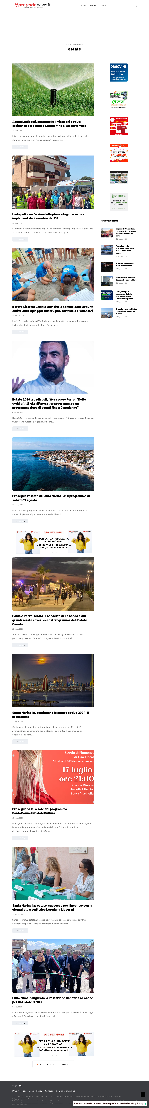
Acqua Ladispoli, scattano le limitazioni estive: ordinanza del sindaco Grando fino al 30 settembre (49, 124)
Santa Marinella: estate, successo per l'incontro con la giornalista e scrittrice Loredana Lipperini (52, 907)
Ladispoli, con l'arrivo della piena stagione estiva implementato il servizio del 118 (48, 216)
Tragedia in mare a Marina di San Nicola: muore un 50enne (126, 311)
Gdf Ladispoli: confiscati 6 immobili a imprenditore (126, 278)
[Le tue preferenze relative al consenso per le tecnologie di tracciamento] (145, 1104)
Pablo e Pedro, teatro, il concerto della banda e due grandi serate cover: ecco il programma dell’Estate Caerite (49, 620)
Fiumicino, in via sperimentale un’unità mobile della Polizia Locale (125, 249)
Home (83, 5)
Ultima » (65, 1064)
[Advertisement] (74, 27)
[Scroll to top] (143, 1094)
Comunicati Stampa (65, 1090)
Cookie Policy (35, 1090)
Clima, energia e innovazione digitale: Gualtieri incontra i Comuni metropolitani (124, 295)
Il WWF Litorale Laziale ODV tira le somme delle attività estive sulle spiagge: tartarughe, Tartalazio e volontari (52, 309)
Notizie (93, 5)
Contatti (49, 1090)
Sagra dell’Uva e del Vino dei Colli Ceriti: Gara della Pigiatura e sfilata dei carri (126, 232)
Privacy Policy (19, 1090)
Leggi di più (20, 147)
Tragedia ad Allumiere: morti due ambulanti (125, 264)
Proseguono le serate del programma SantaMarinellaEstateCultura (39, 811)
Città (102, 5)
